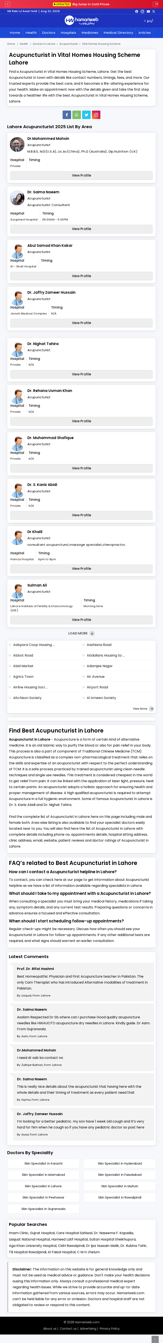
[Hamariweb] (81, 20)
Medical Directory (118, 33)
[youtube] (148, 11)
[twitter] (153, 11)
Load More (78, 633)
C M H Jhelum (88, 1252)
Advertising (88, 1328)
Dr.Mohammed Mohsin (48, 138)
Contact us (68, 1328)
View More (140, 709)
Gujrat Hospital (42, 1233)
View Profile (81, 175)
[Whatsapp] (76, 115)
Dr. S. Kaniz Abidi (42, 484)
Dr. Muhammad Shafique (50, 437)
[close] (157, 4)
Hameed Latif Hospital (69, 1239)
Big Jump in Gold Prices (83, 4)
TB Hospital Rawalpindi (27, 1252)
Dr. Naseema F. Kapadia (113, 1233)
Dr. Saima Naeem (43, 192)
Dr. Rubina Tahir (133, 1245)
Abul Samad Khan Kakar (50, 245)
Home (15, 33)
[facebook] (137, 11)
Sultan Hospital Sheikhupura (112, 1239)
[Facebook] (67, 115)
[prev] (7, 4)
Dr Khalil (34, 531)
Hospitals (68, 33)
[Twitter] (86, 115)
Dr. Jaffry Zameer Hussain (51, 292)
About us (49, 1328)
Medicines (90, 33)
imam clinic (18, 1233)
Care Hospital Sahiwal (74, 1233)
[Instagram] (142, 11)
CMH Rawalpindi (71, 1245)
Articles (144, 33)
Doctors (48, 33)
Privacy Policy (110, 1328)
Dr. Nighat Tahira (43, 343)
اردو (150, 21)
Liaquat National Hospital (29, 1239)
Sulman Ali (37, 585)
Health (31, 33)
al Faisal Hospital (62, 1252)
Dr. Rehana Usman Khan (49, 390)
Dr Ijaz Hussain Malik (102, 1245)
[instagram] (96, 115)
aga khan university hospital (32, 1245)
